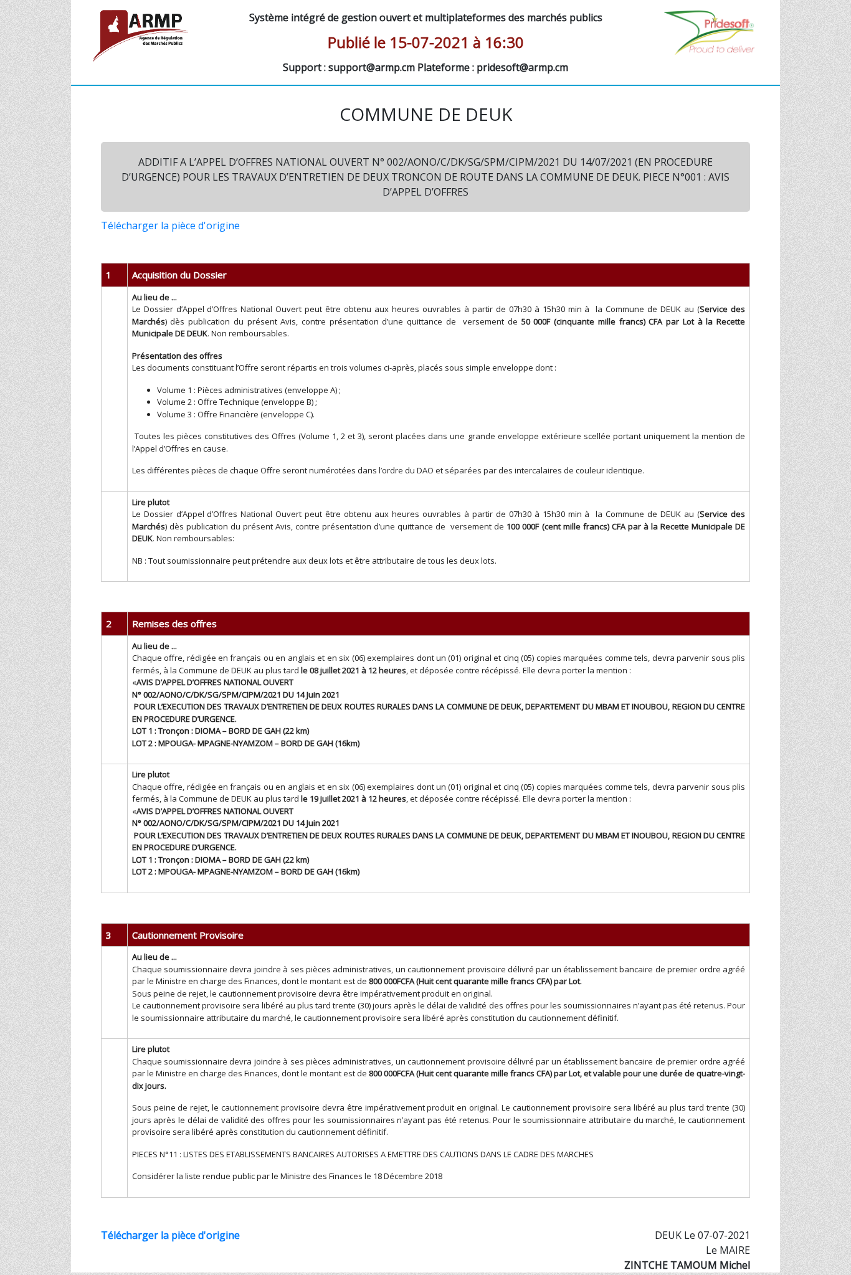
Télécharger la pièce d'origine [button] (170, 225)
